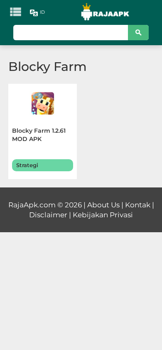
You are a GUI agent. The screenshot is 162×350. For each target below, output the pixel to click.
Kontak (137, 205)
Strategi (27, 165)
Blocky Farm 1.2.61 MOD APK (39, 135)
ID (42, 12)
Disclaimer (48, 215)
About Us (103, 205)
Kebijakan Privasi (103, 215)
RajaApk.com (32, 205)
